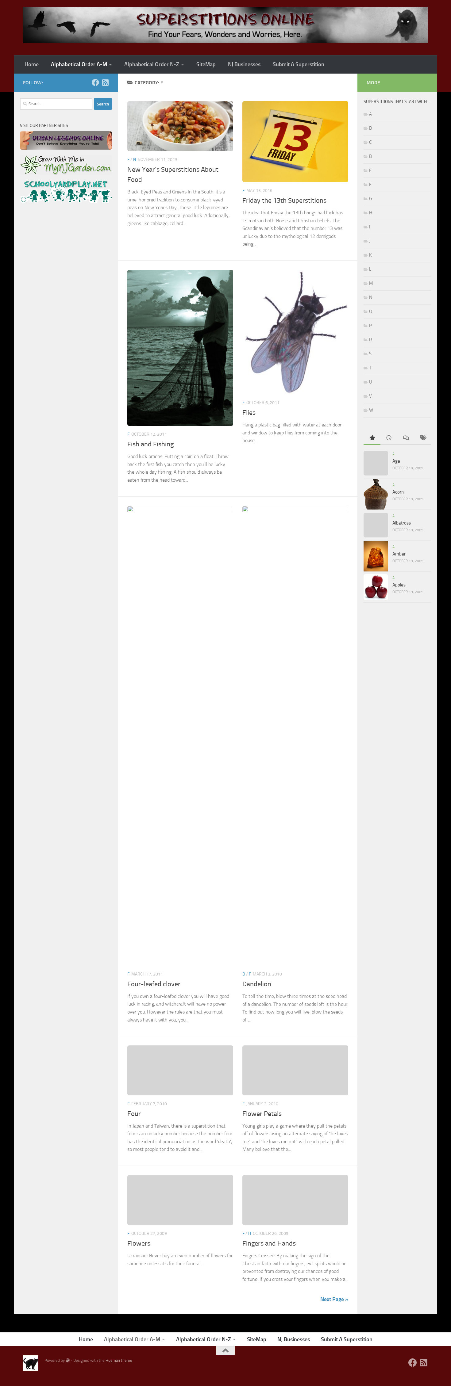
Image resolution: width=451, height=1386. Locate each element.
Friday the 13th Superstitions (284, 200)
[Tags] (422, 438)
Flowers (138, 1243)
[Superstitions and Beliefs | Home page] (225, 25)
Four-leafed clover (153, 984)
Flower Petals (262, 1114)
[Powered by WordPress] (68, 1360)
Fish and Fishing (150, 444)
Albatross (401, 523)
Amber (399, 554)
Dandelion (256, 984)
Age (396, 461)
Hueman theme (119, 1360)
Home (32, 64)
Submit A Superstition (298, 64)
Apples (399, 585)
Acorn (398, 492)
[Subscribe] (105, 82)
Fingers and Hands (269, 1243)
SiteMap (206, 64)
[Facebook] (95, 82)
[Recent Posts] (388, 438)
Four (134, 1114)
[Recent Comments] (405, 438)
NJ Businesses (244, 64)
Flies (249, 413)
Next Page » (334, 1299)
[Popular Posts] (372, 438)
